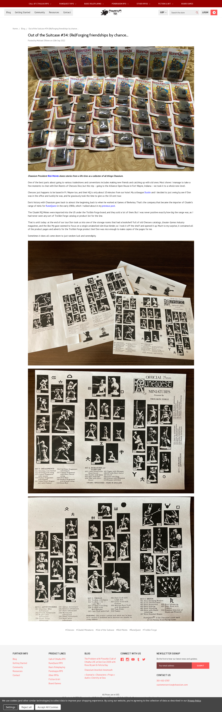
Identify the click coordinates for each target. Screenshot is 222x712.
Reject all (26, 707)
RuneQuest (51, 205)
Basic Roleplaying (93, 3)
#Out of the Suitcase (105, 630)
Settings (10, 707)
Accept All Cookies (48, 707)
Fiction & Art (164, 3)
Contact (67, 12)
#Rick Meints (121, 630)
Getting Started (22, 12)
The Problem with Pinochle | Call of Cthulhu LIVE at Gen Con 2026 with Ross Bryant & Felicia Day (100, 661)
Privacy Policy (194, 700)
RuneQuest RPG (66, 3)
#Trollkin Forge (150, 630)
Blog (8, 12)
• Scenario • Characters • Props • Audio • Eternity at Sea (100, 676)
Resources (54, 12)
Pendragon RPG (119, 3)
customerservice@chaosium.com (172, 684)
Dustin (148, 192)
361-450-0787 (163, 680)
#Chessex (69, 630)
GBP (162, 12)
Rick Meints (53, 175)
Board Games (187, 3)
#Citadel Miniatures (85, 630)
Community (39, 12)
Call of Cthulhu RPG (39, 3)
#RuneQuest (135, 630)
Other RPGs (142, 3)
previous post (108, 205)
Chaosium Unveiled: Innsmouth (99, 669)
